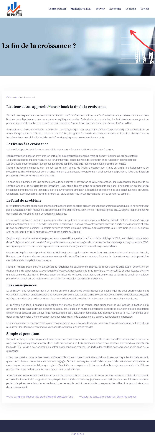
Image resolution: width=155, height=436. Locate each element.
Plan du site (77, 434)
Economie (115, 8)
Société (144, 8)
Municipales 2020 (81, 8)
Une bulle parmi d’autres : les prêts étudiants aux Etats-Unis (41, 396)
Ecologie (131, 8)
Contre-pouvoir (57, 8)
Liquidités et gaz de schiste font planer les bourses (109, 396)
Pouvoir (100, 8)
